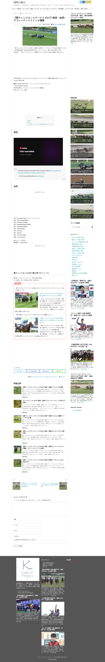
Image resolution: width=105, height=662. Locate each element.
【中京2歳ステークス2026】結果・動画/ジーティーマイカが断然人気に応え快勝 (82, 126)
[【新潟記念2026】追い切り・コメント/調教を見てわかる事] (82, 182)
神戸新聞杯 (61, 8)
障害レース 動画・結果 (78, 248)
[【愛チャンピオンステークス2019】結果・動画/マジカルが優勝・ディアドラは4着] (17, 419)
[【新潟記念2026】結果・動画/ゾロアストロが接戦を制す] (82, 106)
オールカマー (53, 8)
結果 (28, 122)
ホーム (13, 8)
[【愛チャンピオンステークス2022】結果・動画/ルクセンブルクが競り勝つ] (17, 434)
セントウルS (26, 8)
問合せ (85, 8)
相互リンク (75, 275)
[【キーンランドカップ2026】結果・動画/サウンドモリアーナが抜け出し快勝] (82, 197)
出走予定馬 (75, 257)
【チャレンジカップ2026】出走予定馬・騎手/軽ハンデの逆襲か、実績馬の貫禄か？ (82, 141)
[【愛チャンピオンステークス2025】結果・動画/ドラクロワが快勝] (17, 390)
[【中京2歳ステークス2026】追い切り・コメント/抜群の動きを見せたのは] (82, 166)
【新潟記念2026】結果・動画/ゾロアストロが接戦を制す (82, 111)
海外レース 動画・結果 (58, 24)
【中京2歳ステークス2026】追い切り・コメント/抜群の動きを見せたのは (82, 171)
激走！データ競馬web (48, 564)
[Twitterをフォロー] (81, 2)
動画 (28, 120)
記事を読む (25, 397)
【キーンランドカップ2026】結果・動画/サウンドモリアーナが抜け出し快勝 (82, 201)
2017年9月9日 (40, 176)
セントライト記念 (44, 8)
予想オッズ (75, 259)
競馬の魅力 (19, 2)
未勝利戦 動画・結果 (77, 246)
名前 (15, 519)
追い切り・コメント (77, 262)
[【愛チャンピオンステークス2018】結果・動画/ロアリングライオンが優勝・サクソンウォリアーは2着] (17, 449)
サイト (15, 530)
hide (41, 117)
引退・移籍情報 (76, 266)
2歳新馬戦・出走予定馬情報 (79, 273)
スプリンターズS (69, 8)
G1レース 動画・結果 (78, 237)
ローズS (37, 8)
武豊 (82, 8)
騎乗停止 (74, 271)
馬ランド (45, 566)
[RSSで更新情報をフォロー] (89, 2)
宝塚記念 (19, 8)
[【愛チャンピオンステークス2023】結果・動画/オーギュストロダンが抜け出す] (17, 463)
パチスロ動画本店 (77, 410)
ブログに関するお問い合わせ (26, 592)
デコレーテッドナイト (51, 376)
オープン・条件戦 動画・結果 (80, 241)
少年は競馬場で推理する (48, 562)
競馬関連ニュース (77, 268)
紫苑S (31, 8)
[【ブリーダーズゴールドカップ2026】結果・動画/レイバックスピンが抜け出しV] (82, 151)
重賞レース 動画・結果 (78, 239)
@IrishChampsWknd (23, 172)
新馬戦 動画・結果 (77, 244)
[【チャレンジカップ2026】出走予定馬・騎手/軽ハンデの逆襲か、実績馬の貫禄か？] (82, 136)
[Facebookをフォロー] (84, 2)
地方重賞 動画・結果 (77, 250)
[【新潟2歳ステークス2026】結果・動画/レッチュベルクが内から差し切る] (82, 212)
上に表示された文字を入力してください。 (25, 539)
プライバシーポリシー (24, 591)
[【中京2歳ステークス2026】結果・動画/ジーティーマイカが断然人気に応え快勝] (82, 121)
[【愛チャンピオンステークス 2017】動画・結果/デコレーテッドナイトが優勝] (46, 371)
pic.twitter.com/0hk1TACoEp (37, 172)
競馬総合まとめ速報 (47, 565)
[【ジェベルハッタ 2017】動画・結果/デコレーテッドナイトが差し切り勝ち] (17, 404)
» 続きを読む (81, 308)
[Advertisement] (40, 65)
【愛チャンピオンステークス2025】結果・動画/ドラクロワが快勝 (42, 387)
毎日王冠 (77, 8)
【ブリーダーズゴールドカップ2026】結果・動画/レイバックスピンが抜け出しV (82, 156)
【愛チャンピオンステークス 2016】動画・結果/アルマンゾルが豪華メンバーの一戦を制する (52, 320)
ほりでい (62, 376)
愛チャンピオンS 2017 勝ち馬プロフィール (40, 124)
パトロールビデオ (77, 255)
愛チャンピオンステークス (37, 376)
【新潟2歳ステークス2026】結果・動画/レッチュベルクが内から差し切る (81, 216)
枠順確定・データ (77, 264)
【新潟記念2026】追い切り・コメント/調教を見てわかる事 (82, 186)
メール (15, 525)
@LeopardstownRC (55, 170)
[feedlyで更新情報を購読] (86, 2)
